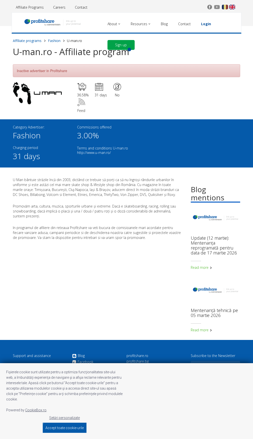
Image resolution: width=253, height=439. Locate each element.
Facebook (85, 362)
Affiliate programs (27, 40)
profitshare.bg (137, 361)
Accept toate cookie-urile (64, 428)
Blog (81, 356)
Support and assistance (32, 356)
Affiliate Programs (30, 7)
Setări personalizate (64, 418)
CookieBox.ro (35, 410)
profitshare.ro (137, 356)
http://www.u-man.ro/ (94, 152)
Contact (81, 7)
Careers (59, 7)
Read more (200, 267)
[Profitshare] (52, 23)
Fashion (54, 40)
